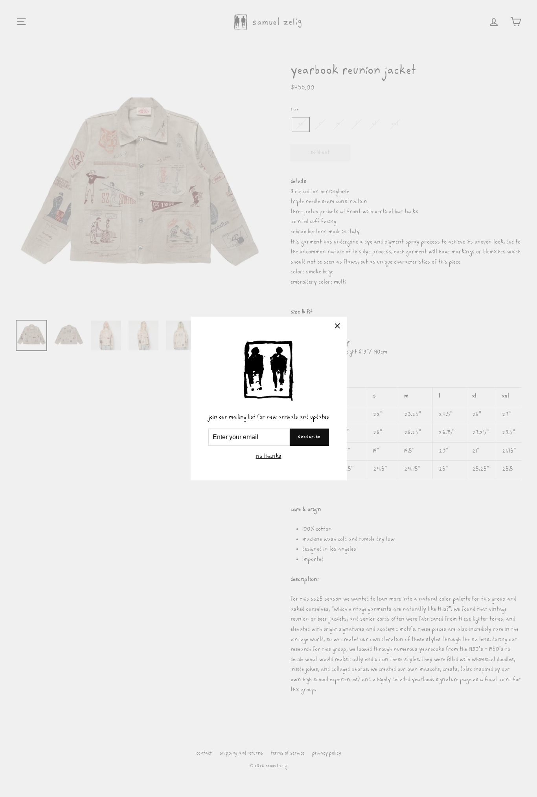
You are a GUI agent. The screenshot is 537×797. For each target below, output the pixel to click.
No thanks (268, 457)
